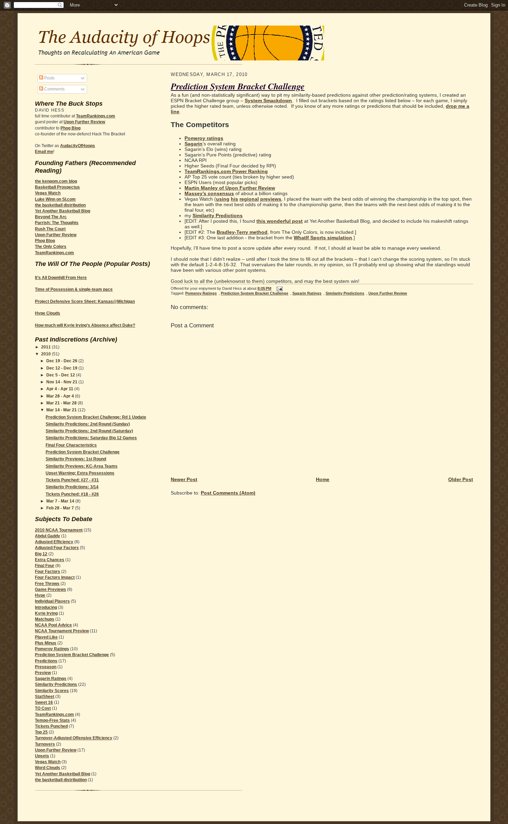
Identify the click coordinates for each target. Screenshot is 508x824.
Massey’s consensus (209, 193)
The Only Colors (50, 246)
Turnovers (45, 744)
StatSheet (44, 696)
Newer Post (184, 479)
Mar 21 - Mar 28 (62, 403)
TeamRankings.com (95, 116)
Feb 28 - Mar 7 (60, 508)
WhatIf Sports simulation (323, 237)
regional (249, 199)
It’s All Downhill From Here (61, 277)
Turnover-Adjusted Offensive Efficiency (73, 738)
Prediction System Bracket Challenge (83, 452)
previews (270, 199)
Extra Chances (49, 559)
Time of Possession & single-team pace (74, 289)
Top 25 (41, 732)
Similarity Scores (52, 690)
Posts (49, 78)
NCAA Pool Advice (53, 625)
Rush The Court (50, 229)
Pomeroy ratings (204, 138)
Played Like (46, 637)
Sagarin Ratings (50, 678)
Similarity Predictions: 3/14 (72, 487)
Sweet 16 (44, 702)
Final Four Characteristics (71, 445)
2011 (46, 347)
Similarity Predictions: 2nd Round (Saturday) (89, 431)
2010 (46, 354)
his (234, 199)
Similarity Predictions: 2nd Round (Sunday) (88, 424)
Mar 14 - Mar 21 (62, 410)
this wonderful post (279, 221)
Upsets (42, 756)
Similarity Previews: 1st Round (76, 459)
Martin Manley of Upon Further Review (230, 188)
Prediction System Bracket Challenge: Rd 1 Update (96, 417)
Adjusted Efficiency (54, 541)
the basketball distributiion (61, 779)
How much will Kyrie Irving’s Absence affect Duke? (85, 325)
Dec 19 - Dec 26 (62, 360)
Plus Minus (45, 643)
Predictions (46, 661)
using (222, 199)
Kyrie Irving (46, 613)
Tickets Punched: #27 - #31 (72, 480)
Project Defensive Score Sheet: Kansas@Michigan (85, 301)
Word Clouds (47, 767)
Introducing (46, 607)
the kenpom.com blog (56, 181)
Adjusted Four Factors (57, 547)
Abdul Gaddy (47, 536)
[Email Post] (278, 288)
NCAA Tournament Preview (62, 631)
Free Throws (47, 583)
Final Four (44, 565)
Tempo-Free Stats (52, 720)
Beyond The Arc (51, 216)
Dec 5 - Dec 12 (61, 375)
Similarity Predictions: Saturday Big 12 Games (91, 437)
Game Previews (50, 589)
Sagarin (194, 143)
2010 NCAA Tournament (59, 530)
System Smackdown (268, 100)
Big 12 (41, 554)
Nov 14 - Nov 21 (62, 382)
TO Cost (43, 708)
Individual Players (52, 601)
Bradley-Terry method (242, 232)
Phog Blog (70, 128)
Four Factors (47, 571)
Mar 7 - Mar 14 (60, 501)
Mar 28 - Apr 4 (60, 396)
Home (322, 479)
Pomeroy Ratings (52, 648)
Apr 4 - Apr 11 (60, 388)
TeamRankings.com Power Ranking (226, 171)
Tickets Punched (51, 726)
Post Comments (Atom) (228, 493)
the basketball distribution (60, 205)
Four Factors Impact (55, 577)
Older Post (460, 479)
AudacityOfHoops (77, 145)
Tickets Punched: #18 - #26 (72, 494)
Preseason (45, 666)
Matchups (44, 619)
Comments (54, 89)
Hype (40, 595)
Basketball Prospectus (57, 187)
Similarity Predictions (56, 684)
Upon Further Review (84, 121)
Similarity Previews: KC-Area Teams (81, 466)
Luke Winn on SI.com (55, 199)
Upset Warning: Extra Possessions (80, 473)
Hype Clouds (47, 313)
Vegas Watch (47, 193)
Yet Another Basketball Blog (62, 211)
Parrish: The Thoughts (56, 222)
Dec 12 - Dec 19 (62, 368)
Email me (44, 151)
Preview (43, 672)
